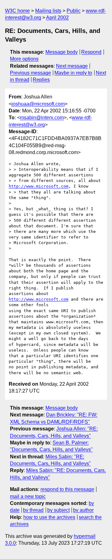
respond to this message (67, 489)
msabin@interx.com (42, 117)
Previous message (30, 72)
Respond (91, 52)
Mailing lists (48, 10)
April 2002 (57, 17)
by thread (33, 510)
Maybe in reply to (73, 72)
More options (24, 58)
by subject (58, 510)
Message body (61, 52)
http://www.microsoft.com (38, 186)
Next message (72, 66)
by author (83, 510)
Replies (41, 79)
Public (74, 10)
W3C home (17, 10)
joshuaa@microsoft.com (38, 104)
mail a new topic (28, 496)
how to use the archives (49, 517)
